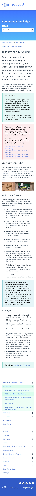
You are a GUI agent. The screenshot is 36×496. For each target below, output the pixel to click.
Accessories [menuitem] (7, 420)
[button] (32, 383)
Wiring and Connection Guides (12, 46)
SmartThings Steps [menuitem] (9, 469)
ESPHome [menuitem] (6, 439)
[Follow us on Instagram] (27, 483)
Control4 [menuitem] (6, 435)
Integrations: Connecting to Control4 (17, 157)
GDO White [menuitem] (6, 416)
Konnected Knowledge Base (16, 23)
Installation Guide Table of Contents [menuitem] (17, 390)
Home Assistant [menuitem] (8, 428)
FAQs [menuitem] (4, 465)
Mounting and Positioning (21, 365)
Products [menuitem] (6, 461)
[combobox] (16, 30)
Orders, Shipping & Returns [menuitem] (12, 454)
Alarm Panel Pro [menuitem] (10, 403)
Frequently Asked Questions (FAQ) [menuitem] (14, 446)
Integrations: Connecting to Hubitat (16, 155)
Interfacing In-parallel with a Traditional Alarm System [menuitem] (18, 398)
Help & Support (7, 42)
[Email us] (33, 483)
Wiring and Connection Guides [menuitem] (15, 394)
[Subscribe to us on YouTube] (23, 483)
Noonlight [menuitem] (6, 473)
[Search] (32, 30)
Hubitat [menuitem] (5, 431)
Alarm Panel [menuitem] (7, 386)
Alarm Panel (20, 42)
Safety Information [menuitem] (9, 458)
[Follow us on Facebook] (20, 483)
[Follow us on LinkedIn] (30, 483)
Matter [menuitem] (5, 443)
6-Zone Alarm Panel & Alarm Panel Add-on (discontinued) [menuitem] (18, 408)
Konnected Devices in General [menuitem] (13, 383)
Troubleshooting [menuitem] (8, 450)
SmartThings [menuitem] (7, 424)
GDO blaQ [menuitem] (6, 413)
